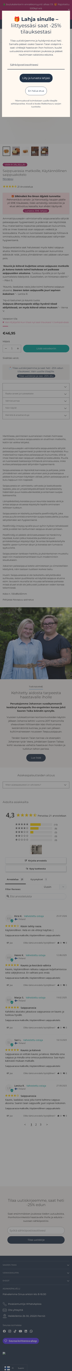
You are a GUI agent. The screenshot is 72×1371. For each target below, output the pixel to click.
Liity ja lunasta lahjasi (36, 78)
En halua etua (36, 90)
